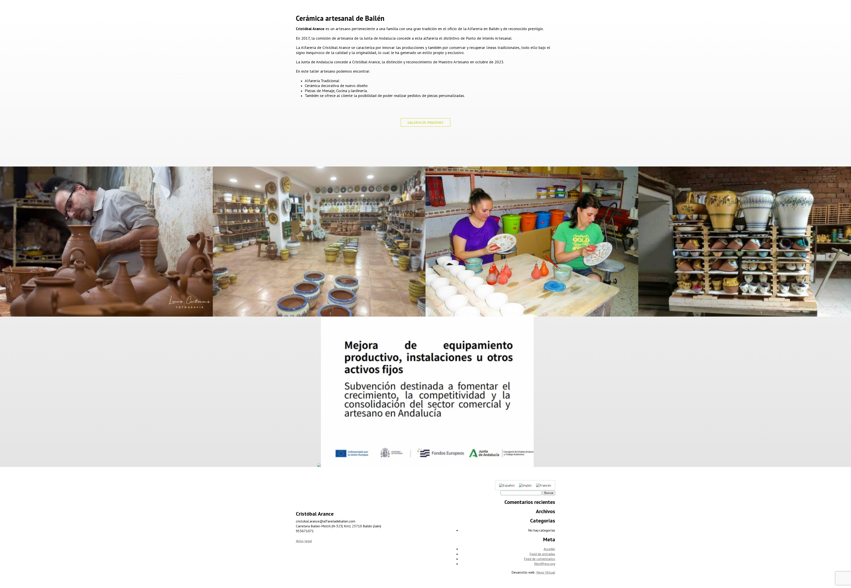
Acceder (549, 549)
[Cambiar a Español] (507, 485)
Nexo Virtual (545, 572)
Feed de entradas (542, 554)
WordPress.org (544, 563)
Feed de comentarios (539, 559)
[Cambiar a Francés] (543, 485)
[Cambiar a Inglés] (525, 485)
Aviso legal (304, 541)
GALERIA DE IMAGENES (425, 122)
